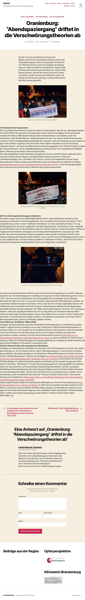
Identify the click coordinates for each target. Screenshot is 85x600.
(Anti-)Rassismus (27, 16)
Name (20, 513)
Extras (59, 3)
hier (12, 395)
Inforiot (6, 3)
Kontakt (66, 6)
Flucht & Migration (56, 16)
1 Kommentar (56, 42)
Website (20, 521)
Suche (73, 6)
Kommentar (22, 496)
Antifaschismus (41, 16)
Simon (32, 42)
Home (47, 3)
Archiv (73, 3)
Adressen (66, 3)
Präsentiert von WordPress (25, 595)
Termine (53, 3)
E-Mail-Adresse (47, 513)
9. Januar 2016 (42, 42)
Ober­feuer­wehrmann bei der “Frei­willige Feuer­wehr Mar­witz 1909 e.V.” (29, 165)
